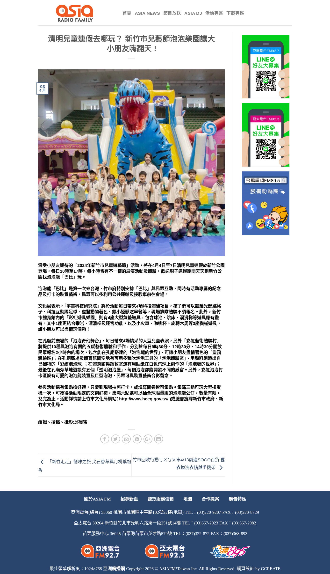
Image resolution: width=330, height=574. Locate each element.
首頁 (126, 13)
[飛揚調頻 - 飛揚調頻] (76, 13)
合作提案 (210, 499)
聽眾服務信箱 (161, 499)
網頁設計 (245, 568)
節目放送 (172, 13)
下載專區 (235, 13)
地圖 (187, 499)
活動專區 (214, 13)
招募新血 (129, 499)
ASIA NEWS (147, 13)
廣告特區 (237, 499)
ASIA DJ (193, 13)
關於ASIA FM (97, 499)
